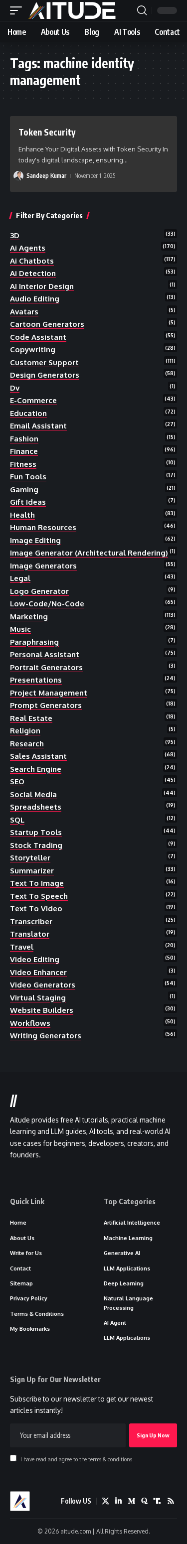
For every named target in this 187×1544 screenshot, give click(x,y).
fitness (23, 464)
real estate (31, 718)
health (22, 515)
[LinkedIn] (118, 1501)
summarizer (32, 870)
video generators (42, 984)
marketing (29, 616)
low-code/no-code (47, 603)
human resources (43, 527)
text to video (36, 908)
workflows (30, 1023)
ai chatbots (32, 261)
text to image (37, 883)
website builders (41, 1010)
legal (20, 578)
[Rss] (171, 1501)
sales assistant (38, 756)
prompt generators (46, 705)
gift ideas (28, 502)
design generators (44, 375)
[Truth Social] (157, 1501)
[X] (105, 1501)
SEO (17, 781)
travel (21, 947)
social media (33, 794)
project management (48, 693)
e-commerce (33, 400)
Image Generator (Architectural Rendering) (89, 553)
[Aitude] (72, 10)
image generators (43, 565)
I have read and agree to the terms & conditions (76, 1459)
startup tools (36, 832)
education (28, 413)
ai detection (33, 273)
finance (24, 451)
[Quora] (144, 1501)
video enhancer (38, 972)
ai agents (27, 248)
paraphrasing (34, 642)
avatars (24, 311)
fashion (24, 438)
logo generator (39, 591)
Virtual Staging (38, 997)
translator (29, 934)
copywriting (32, 349)
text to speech (39, 896)
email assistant (38, 425)
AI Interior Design (42, 286)
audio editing (34, 298)
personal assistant (44, 654)
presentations (36, 680)
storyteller (30, 857)
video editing (34, 959)
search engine (35, 769)
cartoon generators (47, 324)
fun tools (28, 476)
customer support (44, 362)
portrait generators (46, 667)
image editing (35, 540)
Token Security (46, 132)
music (20, 629)
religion (25, 730)
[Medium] (131, 1501)
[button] (18, 10)
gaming (24, 489)
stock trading (36, 845)
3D (14, 235)
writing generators (45, 1035)
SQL (17, 820)
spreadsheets (35, 807)
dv (14, 388)
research (27, 743)
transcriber (31, 921)
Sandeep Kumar (46, 175)
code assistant (38, 337)
